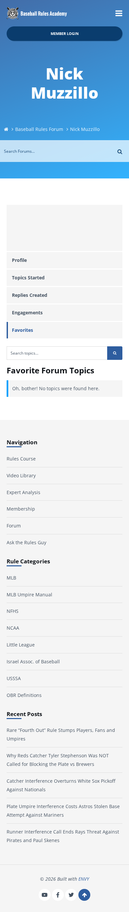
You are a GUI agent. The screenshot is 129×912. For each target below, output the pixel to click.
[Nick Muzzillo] (64, 228)
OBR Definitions (24, 695)
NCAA (13, 628)
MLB (11, 578)
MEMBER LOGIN (65, 33)
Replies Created (29, 295)
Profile (19, 260)
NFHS (13, 611)
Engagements (27, 312)
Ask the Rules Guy (26, 542)
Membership (21, 509)
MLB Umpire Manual (29, 594)
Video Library (21, 475)
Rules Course (21, 459)
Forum (14, 525)
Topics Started (28, 277)
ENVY (83, 879)
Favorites (22, 330)
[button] (118, 13)
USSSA (14, 678)
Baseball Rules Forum (39, 129)
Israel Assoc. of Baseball (33, 661)
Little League (21, 645)
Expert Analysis (23, 492)
